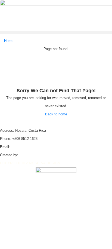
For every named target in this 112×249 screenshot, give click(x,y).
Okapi (24, 155)
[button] (56, 32)
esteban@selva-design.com (33, 147)
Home (8, 41)
